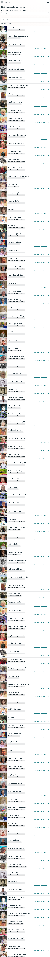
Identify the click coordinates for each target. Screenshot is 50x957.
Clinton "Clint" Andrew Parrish (18, 36)
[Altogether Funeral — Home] (2, 2)
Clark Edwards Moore (15, 77)
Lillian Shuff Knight (14, 511)
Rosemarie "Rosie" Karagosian (17, 495)
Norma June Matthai (14, 373)
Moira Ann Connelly (14, 414)
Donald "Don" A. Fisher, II (16, 275)
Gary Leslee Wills (13, 250)
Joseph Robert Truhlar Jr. (16, 381)
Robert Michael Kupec (15, 503)
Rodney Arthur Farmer (15, 398)
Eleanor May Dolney (14, 300)
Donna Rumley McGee (15, 61)
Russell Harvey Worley (15, 102)
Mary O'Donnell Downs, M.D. (17, 135)
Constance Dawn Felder (15, 267)
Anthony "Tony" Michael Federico (19, 85)
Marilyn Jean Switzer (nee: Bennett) (19, 176)
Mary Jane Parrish (14, 184)
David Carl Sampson (14, 44)
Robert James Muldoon (15, 94)
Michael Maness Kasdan (15, 168)
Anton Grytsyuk (13, 258)
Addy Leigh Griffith (14, 283)
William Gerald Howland (16, 356)
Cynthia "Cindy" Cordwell (16, 127)
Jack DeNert (11, 226)
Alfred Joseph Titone (14, 151)
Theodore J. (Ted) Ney (15, 430)
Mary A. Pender (13, 340)
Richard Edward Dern (14, 242)
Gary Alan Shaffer (13, 201)
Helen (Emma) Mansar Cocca (17, 438)
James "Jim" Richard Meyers (17, 316)
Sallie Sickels (12, 28)
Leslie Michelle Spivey (15, 52)
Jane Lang (11, 209)
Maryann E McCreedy (15, 291)
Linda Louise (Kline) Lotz (16, 234)
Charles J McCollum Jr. (15, 118)
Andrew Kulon (12, 487)
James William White (14, 479)
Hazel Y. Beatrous (13, 160)
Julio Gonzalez (12, 389)
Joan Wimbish (12, 308)
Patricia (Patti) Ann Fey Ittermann (19, 422)
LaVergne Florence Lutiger (16, 143)
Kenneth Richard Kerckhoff (17, 69)
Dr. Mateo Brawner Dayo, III (17, 463)
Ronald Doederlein (14, 455)
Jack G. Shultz (12, 332)
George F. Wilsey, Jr (14, 348)
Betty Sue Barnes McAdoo (16, 406)
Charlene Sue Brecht (14, 110)
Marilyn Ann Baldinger (15, 471)
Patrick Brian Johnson (15, 217)
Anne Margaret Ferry (15, 324)
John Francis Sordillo (14, 365)
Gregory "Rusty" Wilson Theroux (19, 193)
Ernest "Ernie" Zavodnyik (16, 446)
